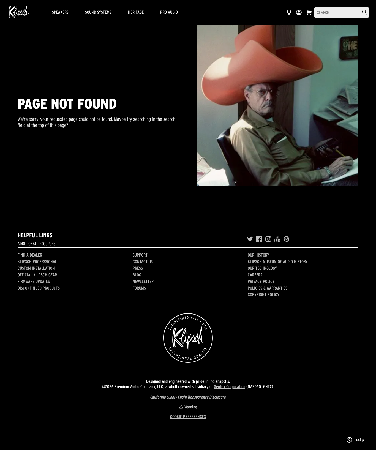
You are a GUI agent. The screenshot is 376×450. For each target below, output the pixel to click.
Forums (139, 287)
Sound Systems (98, 12)
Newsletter (143, 281)
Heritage (136, 12)
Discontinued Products (39, 287)
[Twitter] (250, 239)
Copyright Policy (263, 294)
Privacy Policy (261, 281)
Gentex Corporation (229, 386)
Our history (258, 254)
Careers (255, 274)
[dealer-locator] (289, 12)
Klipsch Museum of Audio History (278, 261)
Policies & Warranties (267, 287)
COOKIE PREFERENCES (188, 416)
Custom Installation (36, 268)
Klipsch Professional (37, 261)
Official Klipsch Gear (37, 274)
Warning (190, 406)
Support (140, 254)
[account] (299, 12)
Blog (137, 274)
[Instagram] (268, 239)
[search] (364, 12)
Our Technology (262, 268)
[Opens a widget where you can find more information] (355, 440)
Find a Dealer (30, 254)
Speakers (60, 12)
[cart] (309, 12)
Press (138, 268)
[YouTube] (277, 239)
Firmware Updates (34, 281)
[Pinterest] (286, 239)
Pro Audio (169, 12)
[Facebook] (259, 239)
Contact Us (143, 261)
